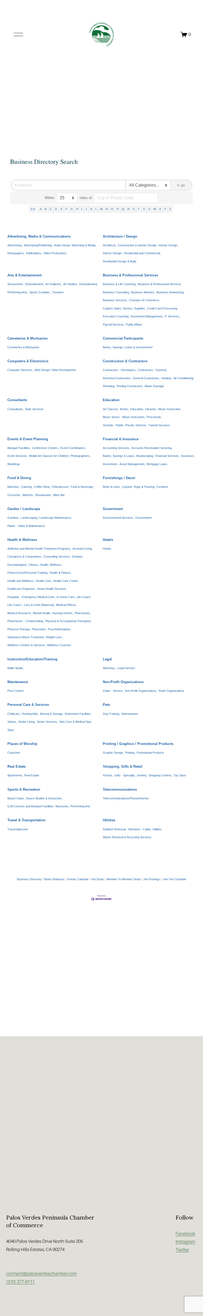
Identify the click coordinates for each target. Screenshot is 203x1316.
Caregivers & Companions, (24, 556)
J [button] (86, 209)
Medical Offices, (66, 604)
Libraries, (151, 409)
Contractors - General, (152, 370)
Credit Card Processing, (162, 308)
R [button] (128, 209)
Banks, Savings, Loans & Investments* (128, 347)
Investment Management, (147, 316)
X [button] (160, 209)
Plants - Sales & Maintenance (26, 525)
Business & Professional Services (130, 275)
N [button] (107, 209)
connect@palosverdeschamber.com (41, 1273)
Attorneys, (109, 668)
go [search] (183, 185)
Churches (13, 752)
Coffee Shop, (42, 486)
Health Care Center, (66, 580)
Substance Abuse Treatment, (26, 637)
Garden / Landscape (23, 509)
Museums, (62, 806)
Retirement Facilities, (78, 713)
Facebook (185, 1233)
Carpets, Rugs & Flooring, (138, 486)
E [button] (61, 209)
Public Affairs (134, 324)
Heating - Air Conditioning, (177, 378)
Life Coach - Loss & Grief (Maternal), (31, 604)
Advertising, (14, 245)
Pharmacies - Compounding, (25, 621)
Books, (124, 409)
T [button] (139, 209)
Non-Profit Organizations (123, 682)
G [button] (72, 209)
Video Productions (55, 253)
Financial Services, (167, 455)
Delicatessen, (60, 486)
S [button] (134, 209)
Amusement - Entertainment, (25, 284)
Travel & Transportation (26, 820)
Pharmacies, (83, 613)
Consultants (17, 400)
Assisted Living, (82, 548)
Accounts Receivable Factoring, (151, 448)
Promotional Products (150, 752)
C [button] (51, 209)
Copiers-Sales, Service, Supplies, (124, 308)
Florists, (108, 775)
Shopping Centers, (160, 775)
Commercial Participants (123, 338)
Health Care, (44, 580)
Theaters (58, 292)
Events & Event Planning (27, 439)
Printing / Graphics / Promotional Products (138, 744)
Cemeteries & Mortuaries (27, 338)
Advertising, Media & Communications (39, 236)
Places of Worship (22, 744)
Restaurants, (43, 495)
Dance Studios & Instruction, (44, 798)
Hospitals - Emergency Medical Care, (31, 597)
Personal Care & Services (28, 705)
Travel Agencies (17, 829)
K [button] (91, 209)
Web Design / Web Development (55, 370)
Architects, (110, 245)
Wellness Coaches (59, 645)
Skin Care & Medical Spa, (75, 721)
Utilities (109, 820)
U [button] (144, 209)
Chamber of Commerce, (144, 300)
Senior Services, (47, 721)
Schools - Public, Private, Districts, (125, 425)
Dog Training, (111, 713)
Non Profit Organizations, (141, 690)
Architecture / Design (120, 236)
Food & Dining (19, 478)
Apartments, (15, 775)
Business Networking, (170, 292)
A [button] (40, 209)
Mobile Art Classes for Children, (49, 455)
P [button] (118, 209)
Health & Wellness (22, 540)
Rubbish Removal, (114, 829)
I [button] (81, 209)
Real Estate (16, 766)
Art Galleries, (53, 284)
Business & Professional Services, (160, 284)
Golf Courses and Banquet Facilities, (30, 806)
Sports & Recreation (23, 789)
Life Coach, (84, 597)
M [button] (101, 209)
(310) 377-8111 (20, 1281)
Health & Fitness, (60, 572)
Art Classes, (111, 409)
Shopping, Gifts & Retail (122, 766)
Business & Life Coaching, (119, 284)
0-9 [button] (33, 209)
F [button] (66, 209)
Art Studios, (70, 284)
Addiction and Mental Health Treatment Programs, (39, 548)
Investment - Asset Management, (124, 464)
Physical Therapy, (18, 629)
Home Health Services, (52, 588)
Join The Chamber (174, 879)
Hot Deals (97, 879)
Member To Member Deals (124, 879)
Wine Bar (59, 495)
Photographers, (80, 455)
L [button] (96, 209)
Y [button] (165, 209)
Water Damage (154, 386)
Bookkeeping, (145, 455)
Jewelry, (142, 775)
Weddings (13, 464)
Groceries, (14, 495)
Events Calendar (78, 879)
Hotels (108, 540)
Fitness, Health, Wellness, (45, 564)
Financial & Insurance (121, 439)
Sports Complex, (40, 292)
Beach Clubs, (16, 798)
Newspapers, (16, 253)
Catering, (27, 486)
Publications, (34, 253)
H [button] (77, 209)
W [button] (154, 209)
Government (113, 509)
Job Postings (151, 879)
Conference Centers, (45, 448)
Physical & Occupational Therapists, (68, 621)
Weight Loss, (54, 637)
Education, (137, 409)
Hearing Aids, (30, 713)
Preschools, (154, 417)
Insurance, (188, 455)
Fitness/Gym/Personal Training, (27, 572)
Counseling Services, (57, 556)
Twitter (182, 1249)
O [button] (112, 209)
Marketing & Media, (84, 245)
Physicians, (39, 629)
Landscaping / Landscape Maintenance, (46, 517)
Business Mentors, (143, 292)
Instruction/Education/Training (32, 659)
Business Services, (115, 300)
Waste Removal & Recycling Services (127, 837)
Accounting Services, (116, 448)
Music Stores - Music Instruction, (124, 417)
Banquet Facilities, (19, 448)
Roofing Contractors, (130, 386)
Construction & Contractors (125, 361)
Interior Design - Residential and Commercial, (132, 253)
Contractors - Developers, (119, 370)
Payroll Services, (113, 324)
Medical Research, (19, 613)
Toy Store (180, 775)
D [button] (56, 209)
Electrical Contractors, (117, 378)
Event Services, (17, 455)
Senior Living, (26, 721)
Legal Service (126, 668)
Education (111, 400)
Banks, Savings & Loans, (119, 455)
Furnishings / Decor (119, 478)
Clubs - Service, (113, 690)
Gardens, (13, 517)
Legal (107, 659)
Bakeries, (13, 486)
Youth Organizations (171, 690)
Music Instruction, (169, 409)
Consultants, (15, 409)
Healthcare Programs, (21, 588)
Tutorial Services (159, 425)
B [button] (46, 209)
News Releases (54, 879)
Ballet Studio (15, 668)
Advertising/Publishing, (38, 245)
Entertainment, (88, 284)
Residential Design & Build (119, 261)
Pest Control (15, 690)
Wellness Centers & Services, (26, 645)
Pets (106, 705)
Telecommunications (120, 789)
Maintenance (17, 682)
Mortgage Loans (156, 464)
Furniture (162, 486)
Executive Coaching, (116, 316)
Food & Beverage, (82, 486)
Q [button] (123, 209)
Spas (10, 729)
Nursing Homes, (62, 613)
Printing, (130, 752)
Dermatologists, (17, 564)
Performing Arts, (17, 292)
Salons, (12, 721)
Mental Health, (42, 613)
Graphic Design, (113, 752)
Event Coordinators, (73, 448)
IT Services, (172, 316)
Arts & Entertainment (24, 275)
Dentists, (77, 556)
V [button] (149, 209)
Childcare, (13, 713)
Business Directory (29, 879)
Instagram (185, 1241)
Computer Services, (20, 370)
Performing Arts (80, 806)
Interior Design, (168, 245)
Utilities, (157, 829)
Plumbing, (109, 386)
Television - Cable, (139, 829)
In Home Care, (66, 597)
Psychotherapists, (59, 629)
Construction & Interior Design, (137, 245)
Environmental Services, (118, 517)
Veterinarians (129, 713)
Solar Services (34, 409)
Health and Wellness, (20, 580)
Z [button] (170, 209)
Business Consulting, (116, 292)
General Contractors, (146, 378)
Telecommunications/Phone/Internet (126, 798)
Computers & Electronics (27, 361)
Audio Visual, (62, 245)
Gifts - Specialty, (124, 775)
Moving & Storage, (51, 713)
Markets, (28, 495)
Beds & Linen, (112, 486)
